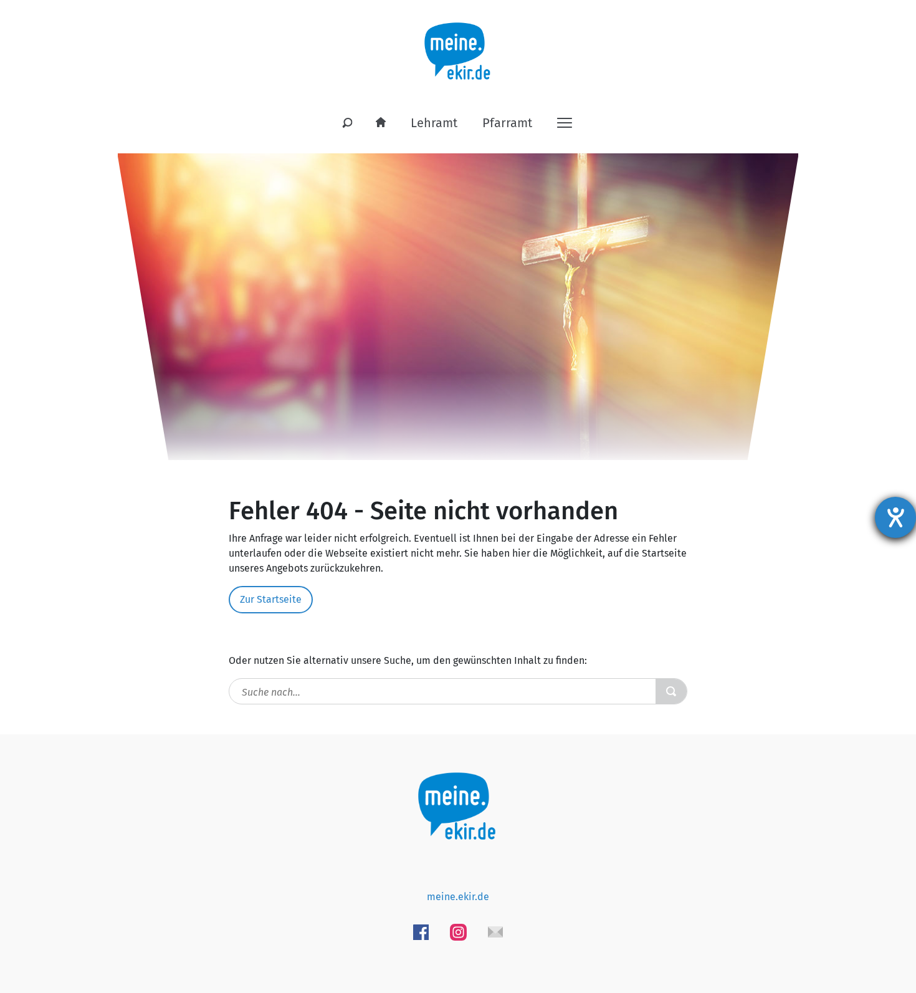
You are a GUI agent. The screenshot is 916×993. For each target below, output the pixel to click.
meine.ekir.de (458, 897)
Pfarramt (507, 122)
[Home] (381, 122)
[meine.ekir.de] (458, 44)
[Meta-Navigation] (564, 121)
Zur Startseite (271, 599)
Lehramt (434, 122)
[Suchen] (347, 123)
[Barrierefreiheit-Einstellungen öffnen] (895, 517)
